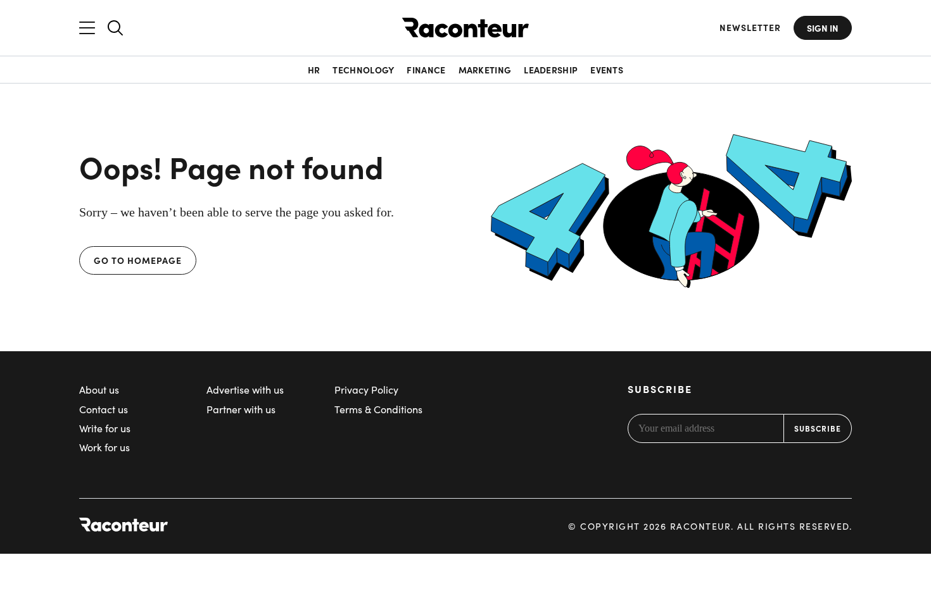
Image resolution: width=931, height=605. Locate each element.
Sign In (823, 28)
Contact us (103, 409)
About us (99, 389)
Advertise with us (245, 389)
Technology (363, 69)
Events (606, 69)
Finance (426, 69)
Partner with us (241, 409)
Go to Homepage (138, 260)
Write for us (104, 428)
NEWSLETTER (750, 28)
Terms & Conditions (378, 409)
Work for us (104, 447)
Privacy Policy (366, 389)
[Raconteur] (465, 27)
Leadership (551, 69)
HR (314, 69)
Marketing (485, 69)
